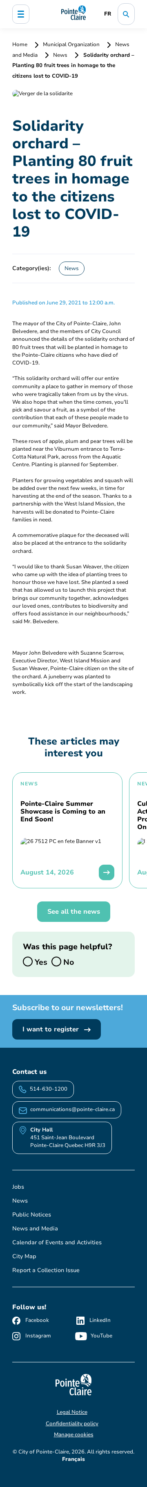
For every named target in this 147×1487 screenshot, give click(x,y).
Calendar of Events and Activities (57, 1242)
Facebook (37, 1320)
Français (73, 1459)
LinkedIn (100, 1320)
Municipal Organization (71, 44)
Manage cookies (74, 1434)
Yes (40, 961)
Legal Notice (72, 1412)
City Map (24, 1256)
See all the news (73, 911)
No (67, 961)
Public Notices (31, 1215)
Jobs (18, 1187)
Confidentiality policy (72, 1423)
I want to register (51, 1029)
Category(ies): (31, 268)
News (60, 55)
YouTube (101, 1335)
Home (20, 44)
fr (107, 14)
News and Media (35, 1228)
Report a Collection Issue (46, 1270)
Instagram (38, 1335)
